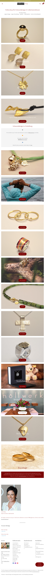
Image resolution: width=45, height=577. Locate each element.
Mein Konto (26, 543)
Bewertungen (15, 548)
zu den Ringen (22, 227)
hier (31, 145)
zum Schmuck (22, 253)
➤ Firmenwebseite (22, 476)
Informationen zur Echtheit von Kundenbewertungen (17, 551)
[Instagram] (15, 563)
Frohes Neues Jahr (4, 534)
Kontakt (14, 561)
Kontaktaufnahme (4, 519)
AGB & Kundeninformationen (39, 548)
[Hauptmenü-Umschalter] (2, 4)
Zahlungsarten (27, 545)
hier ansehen (22, 172)
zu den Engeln (22, 121)
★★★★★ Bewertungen (22, 139)
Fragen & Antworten (17, 547)
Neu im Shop (22, 408)
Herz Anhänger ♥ (22, 412)
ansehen (22, 40)
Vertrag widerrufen (39, 564)
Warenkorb (26, 544)
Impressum (37, 543)
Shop (26, 3)
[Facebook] (13, 563)
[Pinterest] (17, 563)
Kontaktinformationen (27, 0)
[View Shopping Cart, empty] (43, 4)
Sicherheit (15, 554)
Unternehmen (15, 543)
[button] (40, 4)
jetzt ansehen (22, 386)
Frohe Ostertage (4, 529)
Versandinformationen (35, 571)
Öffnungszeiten (31, 132)
